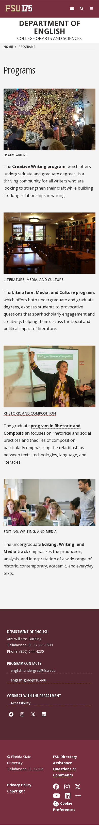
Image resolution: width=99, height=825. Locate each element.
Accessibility (20, 703)
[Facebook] (12, 714)
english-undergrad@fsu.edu (33, 670)
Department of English (49, 27)
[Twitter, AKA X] (34, 714)
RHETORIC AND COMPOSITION (30, 413)
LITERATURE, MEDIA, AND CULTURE (33, 279)
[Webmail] (72, 8)
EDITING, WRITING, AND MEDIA (30, 531)
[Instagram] (23, 714)
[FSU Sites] (91, 8)
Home (8, 47)
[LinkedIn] (45, 714)
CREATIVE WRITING (15, 154)
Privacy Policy (19, 785)
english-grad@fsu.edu (28, 680)
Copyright (16, 791)
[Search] (81, 8)
